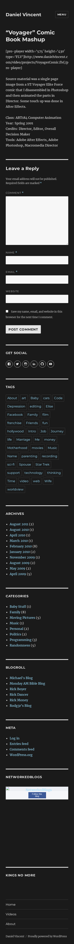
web (36, 481)
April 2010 (17, 535)
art (24, 398)
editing (35, 406)
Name (11, 252)
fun (45, 423)
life (9, 439)
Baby (35, 398)
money (49, 439)
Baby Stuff (18, 607)
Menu (61, 14)
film (45, 415)
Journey (57, 431)
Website (12, 291)
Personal (16, 629)
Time (11, 481)
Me (37, 439)
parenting (29, 456)
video (24, 481)
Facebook (15, 415)
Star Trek (43, 464)
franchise (14, 423)
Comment (15, 193)
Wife (48, 481)
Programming (21, 640)
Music (52, 448)
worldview (15, 489)
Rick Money (19, 700)
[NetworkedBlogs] (37, 790)
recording (49, 456)
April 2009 (18, 574)
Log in (15, 738)
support (13, 473)
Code (58, 398)
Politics (15, 634)
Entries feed (19, 744)
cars (46, 398)
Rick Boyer (18, 689)
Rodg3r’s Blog (21, 706)
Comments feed (22, 749)
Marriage (23, 439)
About (12, 398)
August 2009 (20, 563)
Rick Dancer (19, 694)
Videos (11, 914)
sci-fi (11, 464)
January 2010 (20, 552)
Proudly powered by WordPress (47, 936)
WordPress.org (21, 755)
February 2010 (21, 546)
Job (43, 431)
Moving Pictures (22, 618)
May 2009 (17, 568)
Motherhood (17, 448)
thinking (54, 473)
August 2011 (19, 524)
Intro (32, 431)
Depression (16, 406)
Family (32, 415)
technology (33, 473)
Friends (32, 423)
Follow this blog (37, 795)
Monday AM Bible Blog (27, 683)
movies (37, 448)
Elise (49, 406)
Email (12, 272)
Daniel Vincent (23, 14)
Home (11, 904)
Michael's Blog (21, 678)
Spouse (25, 464)
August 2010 (19, 530)
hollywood (15, 431)
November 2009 (22, 557)
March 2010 (19, 541)
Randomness (20, 645)
